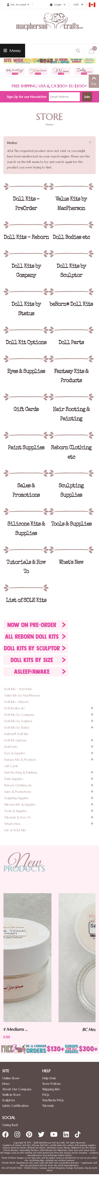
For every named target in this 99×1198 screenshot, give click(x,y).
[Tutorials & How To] (26, 550)
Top (93, 84)
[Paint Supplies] (26, 435)
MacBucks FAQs (53, 1100)
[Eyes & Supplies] (26, 359)
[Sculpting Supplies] (71, 473)
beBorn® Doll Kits (16, 734)
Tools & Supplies (15, 811)
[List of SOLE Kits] (26, 588)
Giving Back (10, 1125)
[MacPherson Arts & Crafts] (49, 26)
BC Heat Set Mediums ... (53, 1029)
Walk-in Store (11, 1095)
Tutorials (48, 1106)
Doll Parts (10, 747)
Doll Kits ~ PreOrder (18, 689)
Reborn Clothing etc (18, 785)
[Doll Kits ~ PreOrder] (26, 187)
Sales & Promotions (17, 792)
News (6, 1084)
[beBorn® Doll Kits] (71, 292)
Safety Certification (15, 1106)
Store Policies (51, 1084)
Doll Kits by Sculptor (18, 721)
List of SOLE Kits (15, 830)
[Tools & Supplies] (71, 512)
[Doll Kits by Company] (26, 254)
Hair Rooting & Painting (20, 772)
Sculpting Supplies (16, 798)
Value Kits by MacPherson (22, 695)
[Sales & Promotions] (26, 473)
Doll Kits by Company (19, 715)
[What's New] (71, 550)
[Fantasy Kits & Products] (71, 359)
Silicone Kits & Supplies (19, 805)
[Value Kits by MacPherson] (71, 187)
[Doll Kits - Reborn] (26, 225)
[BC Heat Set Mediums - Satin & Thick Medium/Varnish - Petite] (53, 957)
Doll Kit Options (15, 740)
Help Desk (49, 1078)
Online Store (10, 1078)
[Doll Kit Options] (26, 330)
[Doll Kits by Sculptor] (71, 254)
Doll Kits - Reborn (16, 702)
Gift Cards (11, 766)
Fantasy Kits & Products (20, 760)
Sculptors (8, 1100)
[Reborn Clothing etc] (71, 435)
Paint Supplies (13, 779)
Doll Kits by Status (16, 728)
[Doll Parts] (71, 330)
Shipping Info (51, 1089)
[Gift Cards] (26, 397)
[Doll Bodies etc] (71, 225)
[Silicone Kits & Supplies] (26, 512)
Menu (14, 50)
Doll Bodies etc (14, 708)
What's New (12, 824)
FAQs (45, 1095)
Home (49, 124)
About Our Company (17, 1089)
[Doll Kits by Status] (26, 292)
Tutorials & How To (17, 817)
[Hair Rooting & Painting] (71, 397)
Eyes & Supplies (14, 753)
